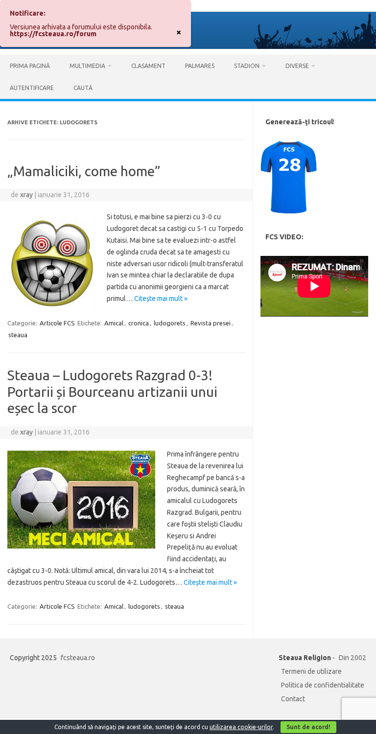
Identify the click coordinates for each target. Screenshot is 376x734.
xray (26, 195)
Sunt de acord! (308, 727)
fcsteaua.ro (78, 658)
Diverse (297, 66)
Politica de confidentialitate (322, 685)
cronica (138, 323)
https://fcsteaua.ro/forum (53, 34)
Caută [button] (83, 88)
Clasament (148, 66)
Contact (293, 699)
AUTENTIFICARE (32, 88)
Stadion (246, 66)
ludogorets (170, 323)
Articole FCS (57, 323)
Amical (113, 323)
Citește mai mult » (161, 298)
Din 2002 (352, 658)
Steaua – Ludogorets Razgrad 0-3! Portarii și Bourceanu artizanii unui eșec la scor (112, 391)
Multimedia (87, 66)
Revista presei (210, 323)
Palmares (199, 66)
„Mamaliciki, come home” (84, 171)
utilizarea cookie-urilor (241, 727)
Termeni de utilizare (311, 671)
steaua (17, 334)
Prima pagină (30, 66)
